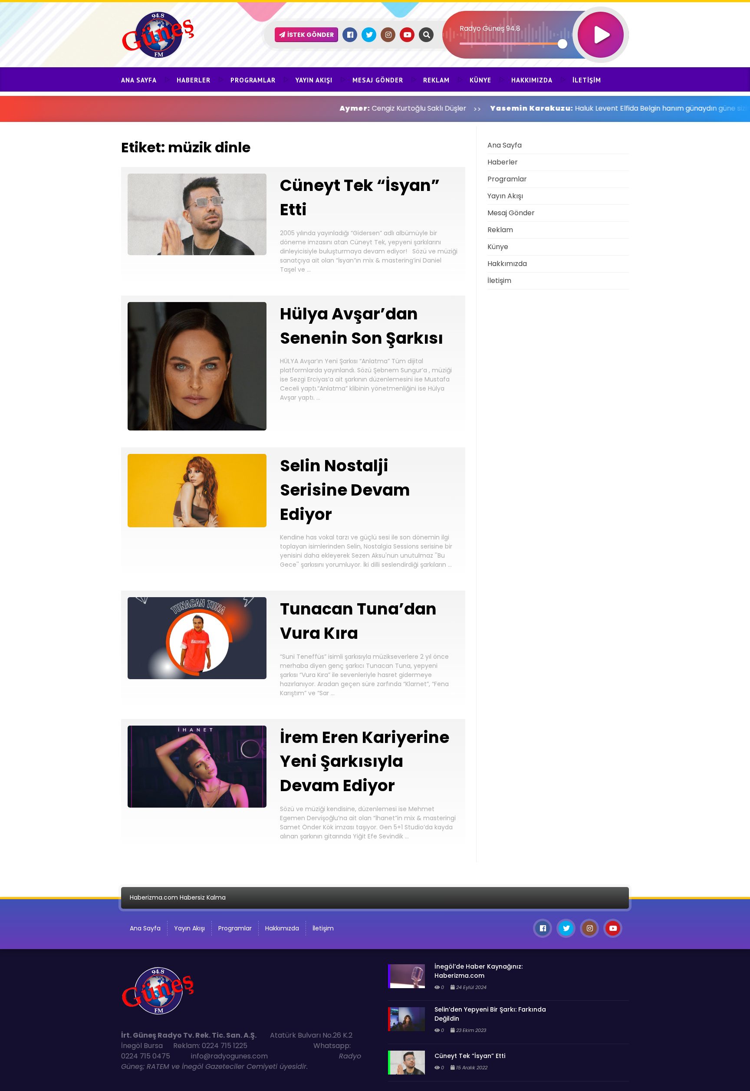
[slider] (511, 44)
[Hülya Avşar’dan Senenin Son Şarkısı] (197, 428)
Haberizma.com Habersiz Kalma (178, 897)
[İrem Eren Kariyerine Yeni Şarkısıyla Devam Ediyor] (197, 805)
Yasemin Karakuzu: (481, 108)
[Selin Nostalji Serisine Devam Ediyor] (197, 525)
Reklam (436, 80)
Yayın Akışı (314, 80)
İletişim (586, 80)
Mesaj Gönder (377, 80)
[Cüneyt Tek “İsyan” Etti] (197, 253)
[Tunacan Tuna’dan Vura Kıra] (197, 677)
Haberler (194, 80)
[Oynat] (601, 23)
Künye (480, 80)
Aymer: (304, 108)
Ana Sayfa (139, 80)
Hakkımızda (532, 80)
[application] (535, 19)
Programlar (253, 80)
